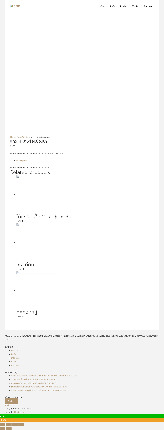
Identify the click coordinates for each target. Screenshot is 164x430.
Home (13, 137)
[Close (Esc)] (2, 424)
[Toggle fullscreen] (15, 424)
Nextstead (19, 412)
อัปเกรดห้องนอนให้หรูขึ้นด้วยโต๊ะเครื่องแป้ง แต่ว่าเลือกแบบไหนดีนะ (38, 390)
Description (21, 160)
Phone (3, 419)
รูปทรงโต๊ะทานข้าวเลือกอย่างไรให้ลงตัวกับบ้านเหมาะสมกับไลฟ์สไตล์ (39, 386)
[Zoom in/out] (21, 424)
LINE (2, 415)
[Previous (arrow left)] (2, 428)
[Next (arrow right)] (9, 428)
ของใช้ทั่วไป (23, 137)
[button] (11, 401)
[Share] (9, 424)
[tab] (85, 161)
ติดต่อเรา (15, 365)
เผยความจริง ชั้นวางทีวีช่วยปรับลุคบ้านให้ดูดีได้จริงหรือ (34, 383)
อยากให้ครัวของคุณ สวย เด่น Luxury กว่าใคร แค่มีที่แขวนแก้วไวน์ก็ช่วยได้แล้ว (44, 375)
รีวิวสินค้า (15, 361)
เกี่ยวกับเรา (15, 358)
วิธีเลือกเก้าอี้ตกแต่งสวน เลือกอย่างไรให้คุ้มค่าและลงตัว (34, 379)
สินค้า (13, 354)
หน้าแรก (14, 350)
